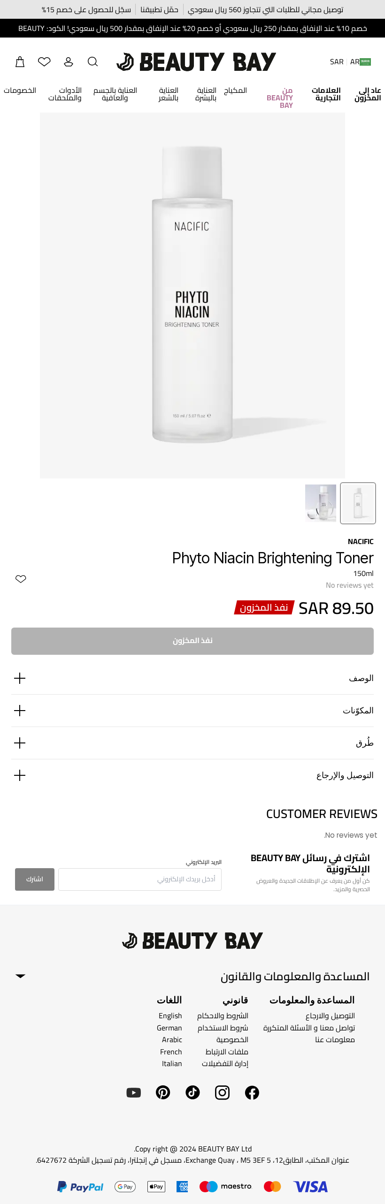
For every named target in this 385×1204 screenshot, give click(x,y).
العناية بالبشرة (205, 93)
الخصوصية (232, 1039)
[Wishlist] (44, 62)
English (170, 1015)
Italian (172, 1063)
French (171, 1051)
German (169, 1027)
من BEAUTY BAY (280, 97)
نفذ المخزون (193, 640)
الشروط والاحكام (222, 1015)
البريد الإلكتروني (204, 862)
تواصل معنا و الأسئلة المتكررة (309, 1027)
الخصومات (20, 90)
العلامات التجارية (326, 93)
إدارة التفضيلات (225, 1063)
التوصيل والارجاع (330, 1015)
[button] (93, 62)
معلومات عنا (335, 1039)
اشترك (34, 879)
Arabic (172, 1039)
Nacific (361, 541)
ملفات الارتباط (227, 1051)
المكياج (235, 90)
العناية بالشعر (168, 93)
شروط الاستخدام (223, 1027)
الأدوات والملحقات (65, 93)
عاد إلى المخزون (367, 93)
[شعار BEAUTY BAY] (196, 62)
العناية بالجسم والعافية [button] (115, 93)
